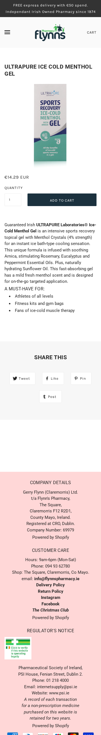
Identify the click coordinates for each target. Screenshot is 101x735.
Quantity (12, 188)
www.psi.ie (59, 693)
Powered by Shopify (50, 537)
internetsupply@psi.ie (57, 686)
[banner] (50, 32)
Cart (92, 32)
